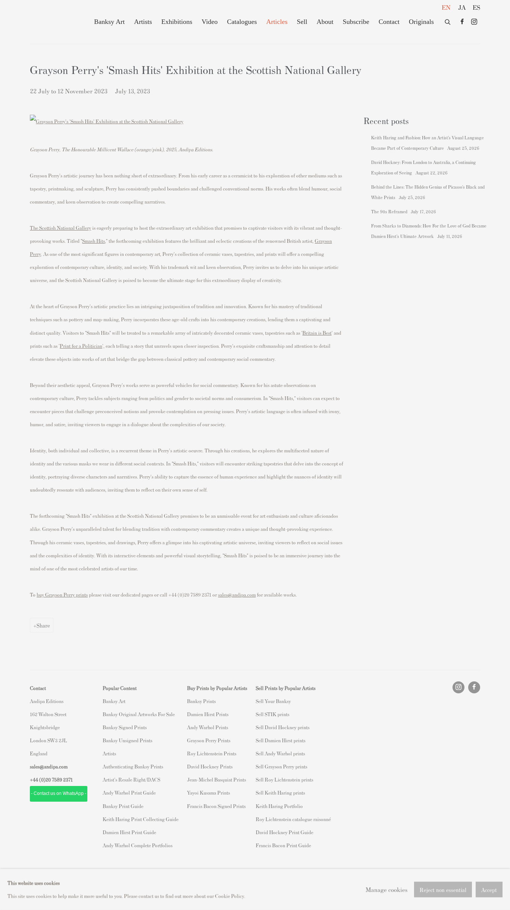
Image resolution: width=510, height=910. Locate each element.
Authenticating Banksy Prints (133, 766)
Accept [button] (489, 889)
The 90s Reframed (389, 211)
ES (476, 7)
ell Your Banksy (274, 701)
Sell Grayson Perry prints (281, 766)
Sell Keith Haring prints (280, 792)
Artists (143, 21)
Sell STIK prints (272, 714)
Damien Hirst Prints (207, 714)
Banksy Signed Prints (125, 727)
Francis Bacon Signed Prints (216, 806)
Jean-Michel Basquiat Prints (216, 779)
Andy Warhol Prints (207, 727)
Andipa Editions (56, 21)
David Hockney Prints (210, 766)
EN (446, 7)
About (325, 21)
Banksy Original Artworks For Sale (140, 714)
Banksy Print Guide (123, 806)
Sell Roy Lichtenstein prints (284, 779)
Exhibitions (176, 21)
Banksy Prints (201, 701)
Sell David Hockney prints (283, 727)
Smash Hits (93, 241)
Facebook (462, 22)
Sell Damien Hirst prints (280, 740)
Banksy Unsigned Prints (127, 740)
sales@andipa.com (237, 594)
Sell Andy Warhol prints (280, 753)
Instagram (474, 22)
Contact (389, 21)
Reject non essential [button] (443, 889)
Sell (302, 21)
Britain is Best (317, 332)
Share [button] (43, 625)
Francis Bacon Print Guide (283, 845)
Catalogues (242, 21)
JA (462, 7)
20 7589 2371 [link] (59, 779)
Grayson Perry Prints (208, 740)
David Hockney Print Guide (284, 832)
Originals (421, 21)
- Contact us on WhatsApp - (58, 793)
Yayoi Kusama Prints (208, 792)
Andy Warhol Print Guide (129, 792)
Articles (276, 21)
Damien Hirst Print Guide (129, 832)
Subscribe (356, 21)
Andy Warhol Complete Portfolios (137, 845)
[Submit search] (448, 20)
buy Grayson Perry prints (62, 594)
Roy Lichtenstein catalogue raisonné (293, 819)
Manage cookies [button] (386, 889)
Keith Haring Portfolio (279, 806)
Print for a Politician (81, 346)
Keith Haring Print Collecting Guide (140, 819)
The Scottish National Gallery (60, 228)
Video (210, 21)
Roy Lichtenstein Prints (211, 753)
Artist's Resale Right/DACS (131, 779)
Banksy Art (109, 21)
